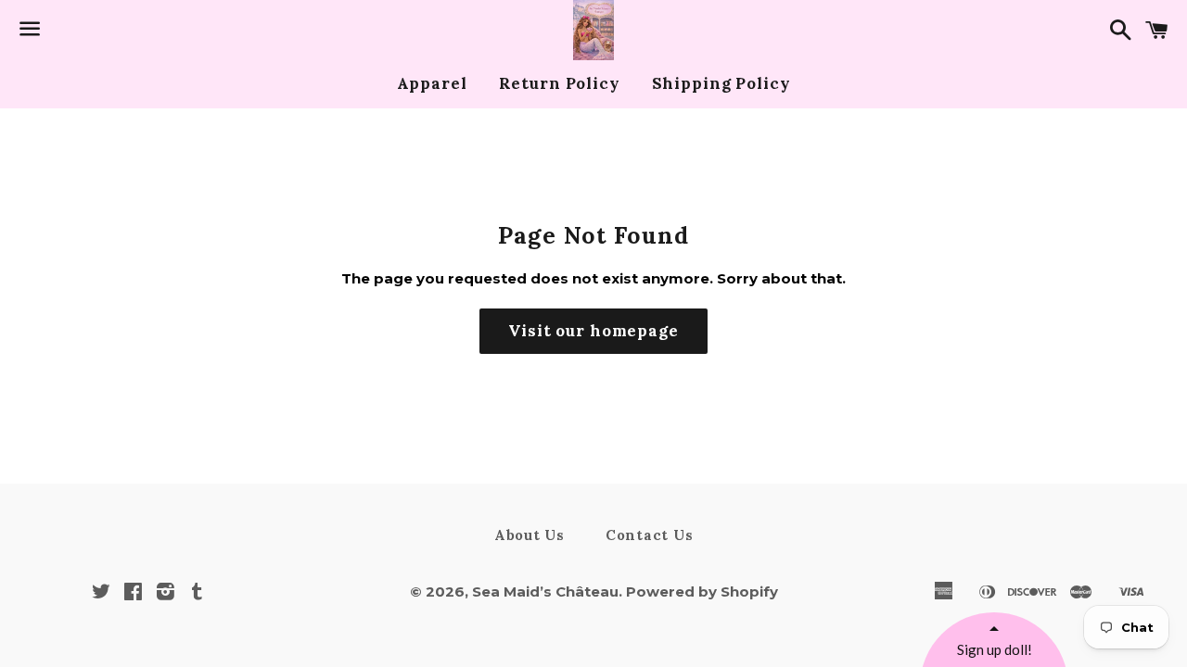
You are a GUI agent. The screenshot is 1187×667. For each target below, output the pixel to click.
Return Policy (559, 83)
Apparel (432, 83)
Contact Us (650, 535)
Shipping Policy (721, 83)
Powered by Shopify (702, 591)
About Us (529, 535)
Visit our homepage (593, 331)
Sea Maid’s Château (545, 591)
